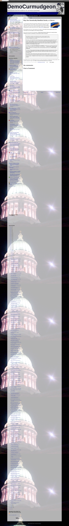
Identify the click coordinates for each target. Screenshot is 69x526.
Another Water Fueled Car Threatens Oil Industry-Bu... (15, 340)
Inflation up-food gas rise (14, 402)
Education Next (12, 99)
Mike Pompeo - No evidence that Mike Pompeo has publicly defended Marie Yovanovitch (15, 135)
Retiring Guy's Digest (13, 19)
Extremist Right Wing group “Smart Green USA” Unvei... (16, 279)
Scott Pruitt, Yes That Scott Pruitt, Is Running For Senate (15, 121)
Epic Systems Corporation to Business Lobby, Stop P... (15, 283)
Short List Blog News (14, 295)
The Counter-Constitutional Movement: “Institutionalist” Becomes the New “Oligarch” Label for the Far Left (15, 83)
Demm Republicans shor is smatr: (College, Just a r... (16, 454)
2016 (11, 239)
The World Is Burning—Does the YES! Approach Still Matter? (15, 110)
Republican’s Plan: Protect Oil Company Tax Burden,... (15, 431)
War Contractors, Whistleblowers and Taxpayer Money (15, 417)
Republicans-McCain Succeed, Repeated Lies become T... (15, 393)
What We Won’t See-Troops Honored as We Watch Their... (15, 369)
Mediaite (11, 59)
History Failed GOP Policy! (17, 15)
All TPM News (12, 120)
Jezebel (11, 152)
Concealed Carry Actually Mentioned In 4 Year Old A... (16, 442)
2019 (11, 235)
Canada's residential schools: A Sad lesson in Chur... (16, 430)
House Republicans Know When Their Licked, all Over (15, 287)
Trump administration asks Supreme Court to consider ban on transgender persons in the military (15, 87)
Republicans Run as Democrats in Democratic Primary (16, 292)
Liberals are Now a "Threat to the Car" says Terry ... (15, 326)
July (11, 256)
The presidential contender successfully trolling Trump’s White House (14, 73)
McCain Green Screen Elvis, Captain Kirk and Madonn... (16, 273)
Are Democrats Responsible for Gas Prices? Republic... (16, 342)
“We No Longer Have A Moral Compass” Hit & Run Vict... (15, 477)
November (12, 251)
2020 (11, 234)
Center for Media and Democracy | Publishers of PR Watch (15, 179)
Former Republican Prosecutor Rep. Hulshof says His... (16, 459)
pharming (41, 27)
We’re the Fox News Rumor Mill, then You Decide (15, 289)
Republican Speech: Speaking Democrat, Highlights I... (15, 318)
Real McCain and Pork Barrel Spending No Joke (15, 305)
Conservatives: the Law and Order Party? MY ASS (16, 354)
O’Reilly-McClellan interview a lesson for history (15, 503)
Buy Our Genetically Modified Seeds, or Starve (15, 448)
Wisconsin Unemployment (14, 47)
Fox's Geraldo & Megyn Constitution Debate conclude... (16, 406)
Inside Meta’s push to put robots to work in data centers (14, 28)
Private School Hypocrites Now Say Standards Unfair (16, 467)
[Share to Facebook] (52, 62)
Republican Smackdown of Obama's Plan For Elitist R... (16, 408)
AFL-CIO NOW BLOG (13, 156)
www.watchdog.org (13, 112)
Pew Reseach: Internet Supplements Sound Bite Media (16, 383)
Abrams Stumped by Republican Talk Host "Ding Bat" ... (15, 328)
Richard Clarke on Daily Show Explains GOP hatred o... (15, 493)
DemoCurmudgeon (31, 6)
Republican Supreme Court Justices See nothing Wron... (16, 481)
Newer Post (25, 92)
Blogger (40, 523)
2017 (11, 238)
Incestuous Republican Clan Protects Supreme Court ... (15, 489)
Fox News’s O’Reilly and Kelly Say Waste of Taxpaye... (16, 387)
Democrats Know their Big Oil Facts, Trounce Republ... (16, 336)
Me (39, 15)
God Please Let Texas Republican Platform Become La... (16, 311)
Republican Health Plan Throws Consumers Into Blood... (15, 375)
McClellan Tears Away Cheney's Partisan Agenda (15, 499)
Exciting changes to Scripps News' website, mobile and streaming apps (15, 117)
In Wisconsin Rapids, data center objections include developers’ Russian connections (15, 41)
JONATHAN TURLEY (13, 81)
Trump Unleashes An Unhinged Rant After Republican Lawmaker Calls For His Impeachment (15, 139)
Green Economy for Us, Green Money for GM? (15, 483)
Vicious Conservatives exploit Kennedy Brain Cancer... (15, 461)
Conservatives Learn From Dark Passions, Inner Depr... (15, 404)
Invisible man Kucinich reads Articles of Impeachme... (16, 440)
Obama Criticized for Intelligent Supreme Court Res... (15, 363)
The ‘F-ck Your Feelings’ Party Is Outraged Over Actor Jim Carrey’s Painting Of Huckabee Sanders (14, 149)
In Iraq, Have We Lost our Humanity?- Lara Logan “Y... (15, 365)
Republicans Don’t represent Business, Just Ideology (15, 357)
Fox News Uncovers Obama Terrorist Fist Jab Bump (15, 446)
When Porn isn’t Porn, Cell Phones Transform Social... (16, 485)
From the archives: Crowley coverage (15, 33)
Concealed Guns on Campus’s (15, 438)
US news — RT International (14, 177)
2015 (11, 240)
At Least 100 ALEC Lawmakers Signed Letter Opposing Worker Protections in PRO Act (15, 126)
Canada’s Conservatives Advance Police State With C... (15, 415)
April (11, 506)
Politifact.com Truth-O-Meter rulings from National (14, 133)
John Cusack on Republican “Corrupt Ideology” (15, 330)
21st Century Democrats (14, 104)
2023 (11, 230)
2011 (11, 245)
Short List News (13, 391)
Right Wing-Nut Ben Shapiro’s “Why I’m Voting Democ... (16, 352)
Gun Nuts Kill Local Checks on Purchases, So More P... (15, 452)
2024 (11, 229)
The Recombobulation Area (14, 32)
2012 (11, 244)
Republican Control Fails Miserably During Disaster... (16, 381)
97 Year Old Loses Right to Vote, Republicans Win (15, 427)
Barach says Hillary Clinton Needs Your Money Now (16, 275)
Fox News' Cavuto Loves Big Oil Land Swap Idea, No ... (15, 316)
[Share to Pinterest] (53, 62)
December (12, 250)
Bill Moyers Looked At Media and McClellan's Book (15, 475)
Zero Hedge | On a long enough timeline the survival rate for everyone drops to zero (15, 175)
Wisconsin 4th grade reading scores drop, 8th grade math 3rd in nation (15, 114)
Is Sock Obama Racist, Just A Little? (16, 388)
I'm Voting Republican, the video (15, 409)
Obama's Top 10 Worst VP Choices (16, 412)
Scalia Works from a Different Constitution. (15, 419)
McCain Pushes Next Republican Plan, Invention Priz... (15, 314)
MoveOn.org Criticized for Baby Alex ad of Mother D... (16, 358)
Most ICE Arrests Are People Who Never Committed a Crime (14, 97)
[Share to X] (51, 62)
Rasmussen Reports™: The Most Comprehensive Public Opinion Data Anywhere (15, 172)
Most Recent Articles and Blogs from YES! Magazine (15, 108)
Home (10, 15)
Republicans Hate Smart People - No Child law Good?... (15, 303)
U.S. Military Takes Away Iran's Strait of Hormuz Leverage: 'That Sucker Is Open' (15, 93)
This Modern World (13, 182)
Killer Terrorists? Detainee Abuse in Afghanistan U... (16, 371)
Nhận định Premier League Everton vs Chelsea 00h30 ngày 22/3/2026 (15, 105)
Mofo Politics (12, 128)
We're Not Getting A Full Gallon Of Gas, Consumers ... (16, 320)
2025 (11, 228)
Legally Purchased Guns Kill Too (15, 487)
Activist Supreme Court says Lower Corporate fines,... (16, 301)
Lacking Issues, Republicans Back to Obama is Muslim (16, 425)
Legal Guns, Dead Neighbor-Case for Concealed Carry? (16, 346)
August (12, 255)
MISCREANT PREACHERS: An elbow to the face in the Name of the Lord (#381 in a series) (15, 21)
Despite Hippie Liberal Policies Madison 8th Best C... (15, 473)
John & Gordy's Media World (33, 15)
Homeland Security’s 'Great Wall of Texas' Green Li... (16, 309)
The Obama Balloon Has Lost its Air (16, 294)
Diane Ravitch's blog (13, 95)
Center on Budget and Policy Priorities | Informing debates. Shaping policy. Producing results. (14, 164)
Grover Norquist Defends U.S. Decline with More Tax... (15, 397)
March (12, 507)
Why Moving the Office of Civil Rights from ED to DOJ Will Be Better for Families (15, 101)
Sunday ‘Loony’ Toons (13, 69)
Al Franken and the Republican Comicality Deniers (15, 463)
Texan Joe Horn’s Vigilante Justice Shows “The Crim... (16, 259)
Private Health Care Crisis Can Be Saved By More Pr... (16, 324)
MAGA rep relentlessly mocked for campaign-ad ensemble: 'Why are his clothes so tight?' (15, 78)
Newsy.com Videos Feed (14, 116)
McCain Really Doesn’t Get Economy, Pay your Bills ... (15, 437)
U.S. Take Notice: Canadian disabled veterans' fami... (15, 263)
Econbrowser (12, 159)
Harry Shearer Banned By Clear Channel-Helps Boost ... (15, 277)
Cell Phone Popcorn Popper (15, 433)
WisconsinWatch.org (13, 39)
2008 (11, 249)
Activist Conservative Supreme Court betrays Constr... (15, 265)
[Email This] (49, 62)
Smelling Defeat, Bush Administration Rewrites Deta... (15, 338)
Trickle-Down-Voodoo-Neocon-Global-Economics (15, 471)
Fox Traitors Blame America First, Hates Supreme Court (15, 411)
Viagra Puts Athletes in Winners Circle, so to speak (15, 271)
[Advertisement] (12, 194)
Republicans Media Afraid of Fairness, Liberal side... (15, 423)
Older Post (58, 92)
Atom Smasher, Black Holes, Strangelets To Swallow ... (15, 267)
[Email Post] (47, 62)
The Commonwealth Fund (14, 142)
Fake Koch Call (24, 15)
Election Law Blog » (13, 65)
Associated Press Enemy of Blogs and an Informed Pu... (15, 377)
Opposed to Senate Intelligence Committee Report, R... (15, 479)
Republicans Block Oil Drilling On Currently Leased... (15, 281)
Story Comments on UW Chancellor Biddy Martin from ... (16, 450)
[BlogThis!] (50, 62)
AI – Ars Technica (12, 27)
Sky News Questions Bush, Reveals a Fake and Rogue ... (16, 334)
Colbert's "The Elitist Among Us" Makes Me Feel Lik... (15, 307)
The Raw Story (12, 76)
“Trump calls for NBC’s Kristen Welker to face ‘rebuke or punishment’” (15, 66)
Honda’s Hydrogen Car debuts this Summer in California (16, 435)
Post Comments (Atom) (31, 94)
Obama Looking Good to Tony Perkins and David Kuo (15, 444)
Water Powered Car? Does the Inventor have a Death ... (15, 465)
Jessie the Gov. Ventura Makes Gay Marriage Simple (16, 469)
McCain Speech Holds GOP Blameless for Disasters (15, 497)
